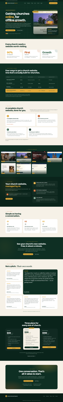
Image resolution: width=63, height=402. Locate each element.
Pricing (32, 3)
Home (25, 3)
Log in (41, 3)
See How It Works (19, 30)
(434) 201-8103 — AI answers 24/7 (53, 0)
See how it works (9, 198)
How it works (37, 254)
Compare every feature (31, 356)
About (35, 3)
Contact (38, 3)
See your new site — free (29, 254)
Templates (28, 3)
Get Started (31, 347)
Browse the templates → (10, 124)
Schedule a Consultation (53, 3)
